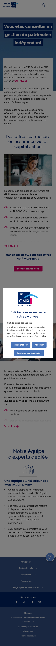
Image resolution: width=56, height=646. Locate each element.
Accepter (39, 344)
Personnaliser (21, 344)
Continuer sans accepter (29, 352)
